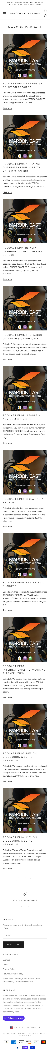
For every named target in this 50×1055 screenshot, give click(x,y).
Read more (7, 108)
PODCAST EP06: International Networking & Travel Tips (24, 670)
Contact (6, 960)
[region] (25, 897)
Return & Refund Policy (13, 973)
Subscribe (13, 944)
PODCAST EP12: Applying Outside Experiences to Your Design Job (21, 167)
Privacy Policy (9, 969)
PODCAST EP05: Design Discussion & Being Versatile (20, 757)
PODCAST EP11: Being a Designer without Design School (23, 251)
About (5, 964)
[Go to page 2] (31, 878)
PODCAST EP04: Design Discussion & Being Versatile (20, 841)
